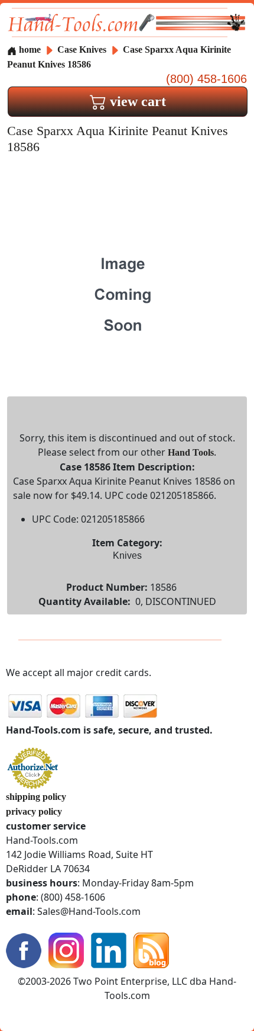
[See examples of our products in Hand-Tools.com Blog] (151, 949)
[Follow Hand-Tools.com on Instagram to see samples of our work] (66, 949)
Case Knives (81, 49)
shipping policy (36, 797)
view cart (136, 101)
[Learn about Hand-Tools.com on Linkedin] (108, 949)
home (29, 49)
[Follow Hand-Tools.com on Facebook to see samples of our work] (23, 949)
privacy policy (34, 811)
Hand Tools (191, 452)
